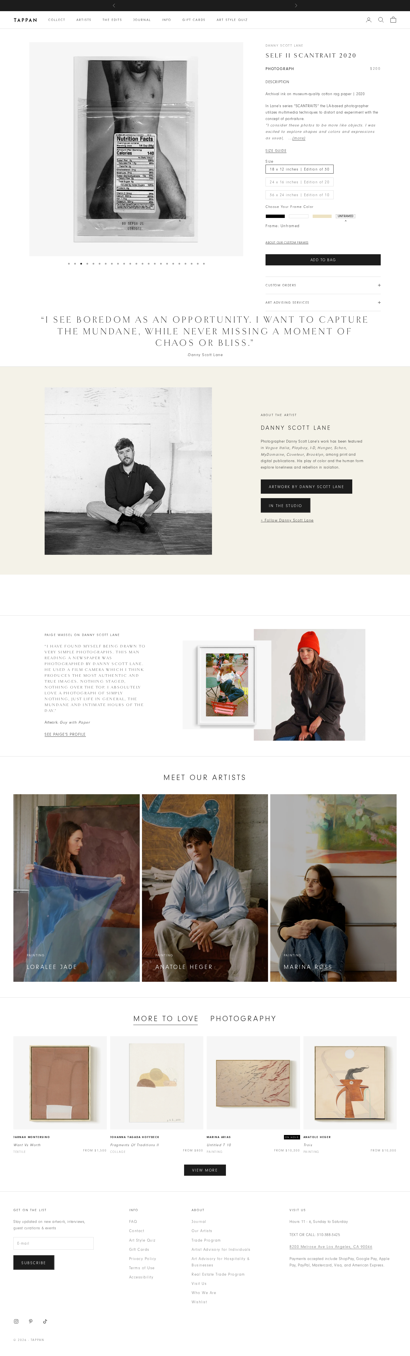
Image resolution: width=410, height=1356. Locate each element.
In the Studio (285, 505)
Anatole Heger (317, 1137)
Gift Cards (194, 20)
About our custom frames (287, 242)
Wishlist (199, 1302)
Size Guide (276, 151)
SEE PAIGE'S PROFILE (65, 734)
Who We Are (204, 1292)
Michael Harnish (238, 5)
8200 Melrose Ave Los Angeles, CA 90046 (331, 1246)
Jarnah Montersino (31, 1137)
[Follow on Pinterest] (30, 1321)
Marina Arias (219, 1137)
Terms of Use (142, 1268)
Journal (142, 20)
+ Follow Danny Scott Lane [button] (287, 520)
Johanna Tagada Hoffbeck (135, 1137)
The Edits (112, 20)
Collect (56, 20)
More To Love (166, 1018)
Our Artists (202, 1230)
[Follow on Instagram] (16, 1321)
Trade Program (206, 1240)
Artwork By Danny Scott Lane (306, 486)
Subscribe (33, 1263)
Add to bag (323, 260)
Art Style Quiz (232, 20)
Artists (83, 20)
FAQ (133, 1221)
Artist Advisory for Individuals (221, 1249)
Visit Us (199, 1283)
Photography (243, 1018)
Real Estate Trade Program (218, 1274)
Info (167, 20)
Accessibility (141, 1277)
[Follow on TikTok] (45, 1321)
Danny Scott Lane (285, 45)
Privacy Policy (142, 1258)
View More (205, 1170)
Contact (136, 1230)
